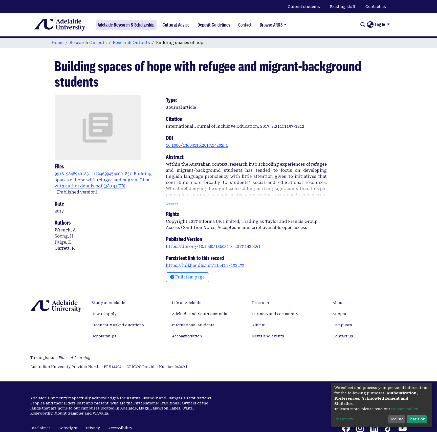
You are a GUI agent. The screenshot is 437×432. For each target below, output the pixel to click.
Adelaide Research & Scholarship (126, 25)
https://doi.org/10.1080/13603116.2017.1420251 (213, 246)
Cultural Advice (176, 25)
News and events (268, 336)
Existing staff (342, 7)
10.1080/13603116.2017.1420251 (197, 145)
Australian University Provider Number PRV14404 (75, 367)
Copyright (68, 428)
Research (260, 303)
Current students (304, 7)
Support (340, 314)
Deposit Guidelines (214, 25)
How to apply (104, 314)
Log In (380, 24)
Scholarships (104, 336)
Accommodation (187, 336)
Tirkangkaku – (60, 358)
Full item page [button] (189, 277)
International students (193, 325)
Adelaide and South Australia (199, 314)
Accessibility (120, 428)
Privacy (93, 428)
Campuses (342, 325)
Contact (245, 25)
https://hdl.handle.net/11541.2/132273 (205, 265)
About (338, 303)
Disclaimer (40, 428)
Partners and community (275, 314)
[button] (370, 25)
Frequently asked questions (118, 325)
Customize (344, 419)
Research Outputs (88, 42)
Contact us (375, 7)
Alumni (259, 325)
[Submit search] (363, 25)
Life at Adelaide (186, 303)
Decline (396, 419)
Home (57, 42)
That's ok (416, 419)
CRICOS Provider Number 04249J (156, 367)
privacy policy (404, 409)
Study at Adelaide (108, 303)
